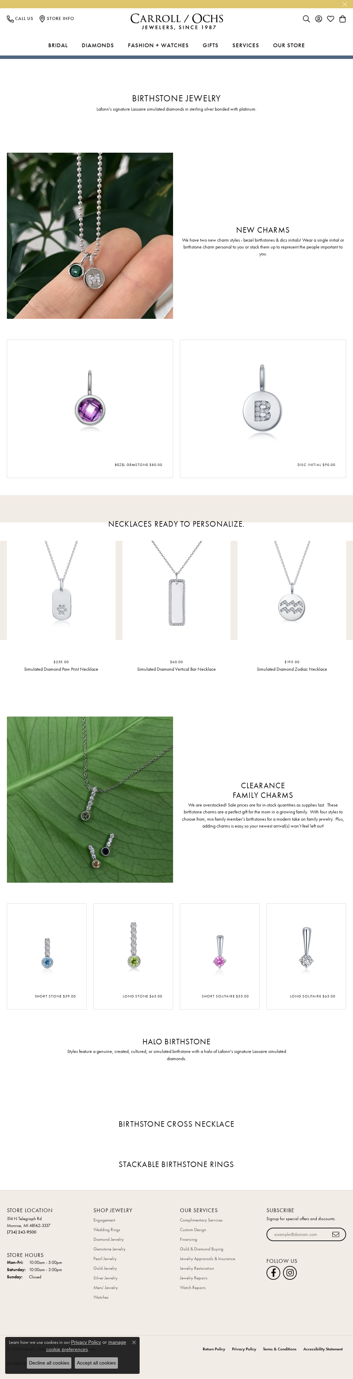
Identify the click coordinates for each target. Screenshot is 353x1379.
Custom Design (193, 1230)
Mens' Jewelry (105, 1287)
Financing (188, 1239)
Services (245, 45)
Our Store (289, 45)
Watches (101, 1297)
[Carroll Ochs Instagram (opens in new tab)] (290, 1273)
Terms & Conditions (279, 1349)
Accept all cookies (96, 1363)
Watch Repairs (193, 1287)
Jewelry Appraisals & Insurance (207, 1258)
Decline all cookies (49, 1363)
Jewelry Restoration (197, 1268)
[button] (306, 19)
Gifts (211, 45)
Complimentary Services (201, 1220)
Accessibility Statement (323, 1349)
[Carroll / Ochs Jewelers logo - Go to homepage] (176, 22)
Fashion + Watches (158, 45)
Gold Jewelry (105, 1268)
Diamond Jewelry (108, 1239)
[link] (20, 19)
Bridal (58, 45)
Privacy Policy (244, 1349)
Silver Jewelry (105, 1278)
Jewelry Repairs (194, 1278)
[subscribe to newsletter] (335, 1234)
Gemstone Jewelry (109, 1249)
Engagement (104, 1220)
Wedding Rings (106, 1230)
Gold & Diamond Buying (201, 1249)
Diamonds (98, 45)
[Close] (344, 4)
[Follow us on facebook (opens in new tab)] (273, 1273)
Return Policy (214, 1349)
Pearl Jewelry (105, 1258)
